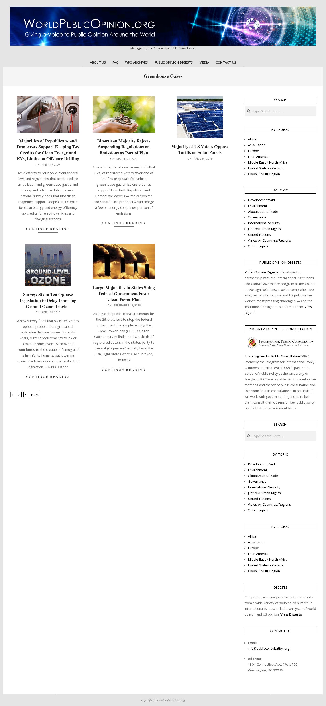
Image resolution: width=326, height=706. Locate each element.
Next (35, 394)
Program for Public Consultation (275, 356)
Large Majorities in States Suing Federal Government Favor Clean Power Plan (124, 293)
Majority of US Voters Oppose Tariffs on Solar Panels (200, 149)
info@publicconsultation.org (269, 648)
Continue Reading (48, 228)
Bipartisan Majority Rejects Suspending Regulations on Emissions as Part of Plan (124, 147)
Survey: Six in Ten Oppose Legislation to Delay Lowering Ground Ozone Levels (48, 300)
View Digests (291, 614)
